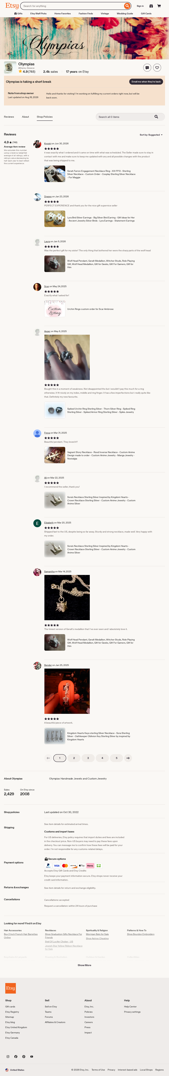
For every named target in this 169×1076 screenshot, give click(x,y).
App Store (16, 1049)
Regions (159, 1069)
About (25, 116)
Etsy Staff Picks (38, 13)
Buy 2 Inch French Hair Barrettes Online (21, 936)
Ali (45, 477)
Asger (47, 331)
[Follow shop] (157, 68)
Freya (47, 432)
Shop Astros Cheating (97, 938)
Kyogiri (47, 143)
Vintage (105, 13)
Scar (46, 286)
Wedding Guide (125, 13)
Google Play (41, 1049)
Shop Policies (45, 116)
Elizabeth (49, 522)
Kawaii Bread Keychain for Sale (19, 960)
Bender (48, 665)
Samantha (49, 571)
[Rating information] (20, 72)
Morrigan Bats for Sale (97, 934)
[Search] (127, 6)
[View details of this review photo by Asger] (67, 357)
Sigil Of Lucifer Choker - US (59, 941)
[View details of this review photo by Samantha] (67, 597)
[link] (48, 758)
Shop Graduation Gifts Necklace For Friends (63, 936)
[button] (147, 68)
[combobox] (71, 6)
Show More (84, 965)
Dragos (48, 196)
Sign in (140, 6)
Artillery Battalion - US (138, 960)
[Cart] (159, 6)
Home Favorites (62, 13)
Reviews (9, 116)
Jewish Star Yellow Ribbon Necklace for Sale (64, 947)
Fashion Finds (86, 13)
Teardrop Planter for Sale (98, 960)
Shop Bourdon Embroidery (140, 934)
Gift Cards (146, 13)
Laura (47, 241)
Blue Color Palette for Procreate (61, 960)
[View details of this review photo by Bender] (67, 691)
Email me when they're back (146, 81)
